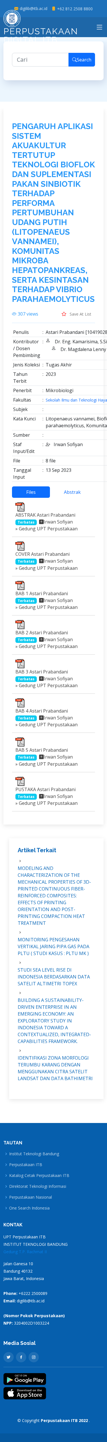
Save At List (79, 314)
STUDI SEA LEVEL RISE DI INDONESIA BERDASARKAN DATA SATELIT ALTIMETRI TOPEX (54, 977)
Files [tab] (31, 492)
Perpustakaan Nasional (30, 1197)
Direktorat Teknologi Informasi (37, 1186)
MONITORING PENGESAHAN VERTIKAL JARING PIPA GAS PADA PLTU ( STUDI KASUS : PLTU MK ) (53, 946)
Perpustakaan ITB (25, 1165)
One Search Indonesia (29, 1208)
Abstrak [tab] (72, 492)
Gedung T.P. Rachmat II (25, 1251)
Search (84, 60)
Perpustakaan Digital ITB (40, 35)
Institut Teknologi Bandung (34, 1154)
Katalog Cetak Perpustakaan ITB (39, 1176)
